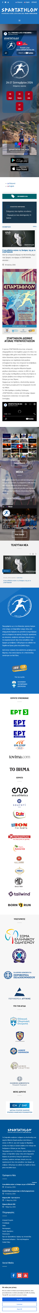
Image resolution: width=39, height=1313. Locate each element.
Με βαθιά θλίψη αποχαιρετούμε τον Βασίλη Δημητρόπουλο (18, 1191)
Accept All (19, 1299)
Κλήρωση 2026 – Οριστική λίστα (11, 1197)
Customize (19, 1304)
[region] (19, 1298)
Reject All (19, 1309)
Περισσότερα (34, 1182)
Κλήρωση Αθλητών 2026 (8, 1204)
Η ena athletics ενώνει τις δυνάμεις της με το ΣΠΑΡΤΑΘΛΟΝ (18, 251)
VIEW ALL (35, 226)
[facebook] (2, 2)
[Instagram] (5, 2)
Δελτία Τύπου (19, 577)
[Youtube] (8, 2)
